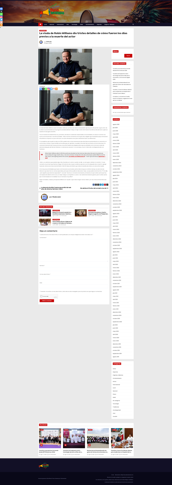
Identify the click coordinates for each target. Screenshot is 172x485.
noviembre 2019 (117, 347)
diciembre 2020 (117, 312)
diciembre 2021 (117, 277)
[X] (43, 89)
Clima (114, 369)
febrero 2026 (116, 143)
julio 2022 (115, 255)
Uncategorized (117, 410)
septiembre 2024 (117, 172)
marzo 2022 (116, 267)
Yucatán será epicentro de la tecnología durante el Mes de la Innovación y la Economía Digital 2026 (72, 453)
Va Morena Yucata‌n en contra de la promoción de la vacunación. (119, 482)
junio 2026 (115, 131)
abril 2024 (115, 188)
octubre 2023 (116, 207)
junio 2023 (115, 220)
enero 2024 (116, 197)
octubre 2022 (116, 245)
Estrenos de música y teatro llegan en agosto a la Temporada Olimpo (98, 214)
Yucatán (115, 416)
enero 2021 (115, 309)
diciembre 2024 (117, 162)
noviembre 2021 (117, 280)
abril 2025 (115, 150)
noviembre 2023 (117, 204)
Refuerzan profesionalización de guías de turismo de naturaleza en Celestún (122, 84)
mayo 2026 (116, 134)
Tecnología (74, 24)
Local (45, 24)
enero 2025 (116, 159)
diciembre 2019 (117, 344)
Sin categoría (116, 400)
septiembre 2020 (117, 322)
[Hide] (0, 27)
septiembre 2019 (117, 353)
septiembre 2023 (117, 210)
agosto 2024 (116, 175)
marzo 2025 (116, 153)
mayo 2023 (116, 223)
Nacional (52, 24)
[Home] (40, 24)
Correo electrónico (45, 274)
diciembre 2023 (117, 201)
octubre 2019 (116, 350)
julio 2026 (115, 127)
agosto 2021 (116, 290)
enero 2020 (116, 341)
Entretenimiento (90, 24)
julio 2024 (115, 178)
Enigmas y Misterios (109, 24)
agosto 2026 (116, 124)
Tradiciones (116, 407)
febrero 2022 (116, 271)
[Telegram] (51, 89)
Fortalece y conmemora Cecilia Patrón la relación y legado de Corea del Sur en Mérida (122, 98)
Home (112, 474)
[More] (56, 89)
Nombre (42, 265)
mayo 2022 (116, 261)
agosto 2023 (116, 213)
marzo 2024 (116, 191)
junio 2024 (115, 182)
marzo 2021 (116, 302)
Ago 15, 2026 (56, 215)
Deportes (99, 24)
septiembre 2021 (117, 286)
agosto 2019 (116, 357)
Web (41, 283)
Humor (114, 381)
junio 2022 (115, 258)
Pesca (114, 394)
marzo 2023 (116, 229)
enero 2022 (116, 274)
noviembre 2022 (117, 242)
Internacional (60, 24)
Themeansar (63, 478)
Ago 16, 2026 (67, 454)
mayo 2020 (116, 331)
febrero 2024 (116, 194)
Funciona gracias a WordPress (45, 478)
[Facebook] (41, 89)
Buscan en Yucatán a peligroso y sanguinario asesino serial (120, 477)
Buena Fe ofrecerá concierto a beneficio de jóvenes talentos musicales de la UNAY (62, 214)
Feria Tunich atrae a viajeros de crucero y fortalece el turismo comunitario (62, 223)
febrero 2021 (116, 306)
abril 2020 (115, 334)
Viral (68, 24)
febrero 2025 (116, 156)
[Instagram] (48, 89)
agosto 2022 (116, 251)
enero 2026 (116, 147)
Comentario (43, 237)
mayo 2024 (116, 185)
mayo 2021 (115, 296)
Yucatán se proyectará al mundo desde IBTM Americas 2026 (48, 451)
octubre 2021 (116, 283)
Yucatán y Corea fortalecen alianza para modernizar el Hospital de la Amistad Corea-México (122, 91)
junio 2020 (115, 328)
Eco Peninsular (63, 215)
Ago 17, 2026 (44, 454)
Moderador (49, 41)
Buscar (115, 51)
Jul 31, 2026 (55, 224)
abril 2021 (115, 299)
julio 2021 (115, 293)
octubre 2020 (116, 318)
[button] (133, 24)
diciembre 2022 (117, 239)
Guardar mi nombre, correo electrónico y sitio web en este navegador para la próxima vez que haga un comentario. (71, 291)
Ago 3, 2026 (91, 215)
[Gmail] (54, 89)
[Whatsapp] (46, 89)
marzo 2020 (116, 337)
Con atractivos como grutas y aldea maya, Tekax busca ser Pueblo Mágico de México (114, 479)
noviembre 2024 (117, 166)
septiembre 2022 (117, 248)
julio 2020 (115, 325)
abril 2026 (115, 137)
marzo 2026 (116, 140)
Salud (81, 24)
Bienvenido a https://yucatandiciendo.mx (124, 474)
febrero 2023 (116, 232)
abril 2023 (115, 226)
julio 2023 (115, 216)
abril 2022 (115, 264)
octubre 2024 (116, 169)
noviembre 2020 (117, 315)
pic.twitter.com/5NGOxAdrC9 (76, 156)
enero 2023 (116, 236)
